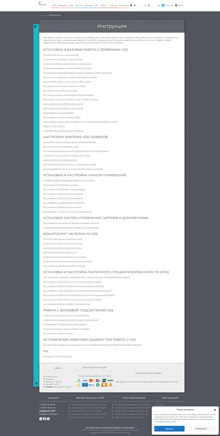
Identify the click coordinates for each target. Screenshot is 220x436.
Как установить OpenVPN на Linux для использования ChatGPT (72, 282)
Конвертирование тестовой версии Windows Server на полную (73, 169)
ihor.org (99, 427)
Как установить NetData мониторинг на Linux (64, 266)
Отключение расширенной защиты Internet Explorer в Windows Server (76, 151)
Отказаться (201, 428)
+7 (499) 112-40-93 (47, 404)
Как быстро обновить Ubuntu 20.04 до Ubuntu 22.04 (67, 64)
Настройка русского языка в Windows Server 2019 (66, 155)
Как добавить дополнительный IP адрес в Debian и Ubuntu (70, 99)
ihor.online (90, 427)
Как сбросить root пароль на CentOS (60, 90)
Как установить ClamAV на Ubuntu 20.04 (61, 117)
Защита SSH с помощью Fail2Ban (58, 113)
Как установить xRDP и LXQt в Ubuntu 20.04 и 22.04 (67, 81)
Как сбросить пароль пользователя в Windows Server (68, 95)
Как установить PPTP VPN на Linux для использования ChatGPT (72, 299)
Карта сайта (128, 427)
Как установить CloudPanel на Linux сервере (64, 202)
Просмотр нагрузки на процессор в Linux (62, 239)
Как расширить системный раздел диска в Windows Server (71, 320)
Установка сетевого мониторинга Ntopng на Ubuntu (67, 261)
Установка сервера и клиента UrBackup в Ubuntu (66, 329)
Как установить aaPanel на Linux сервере (62, 207)
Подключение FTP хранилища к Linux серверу (65, 324)
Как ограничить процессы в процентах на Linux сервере (70, 77)
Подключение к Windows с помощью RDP (62, 59)
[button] (215, 409)
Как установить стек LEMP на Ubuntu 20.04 (63, 104)
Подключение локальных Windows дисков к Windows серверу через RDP (78, 72)
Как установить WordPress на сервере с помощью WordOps (71, 223)
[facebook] (44, 418)
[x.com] (48, 418)
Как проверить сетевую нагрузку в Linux (62, 248)
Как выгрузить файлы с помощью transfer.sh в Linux (67, 68)
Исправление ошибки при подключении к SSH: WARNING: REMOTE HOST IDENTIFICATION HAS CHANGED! (92, 345)
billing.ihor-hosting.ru (113, 427)
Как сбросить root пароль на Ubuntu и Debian (64, 86)
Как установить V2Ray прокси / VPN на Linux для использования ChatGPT (77, 290)
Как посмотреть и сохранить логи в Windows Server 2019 (69, 164)
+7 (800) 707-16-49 (47, 408)
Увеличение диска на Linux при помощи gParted (66, 315)
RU (145, 5)
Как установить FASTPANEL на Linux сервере (64, 189)
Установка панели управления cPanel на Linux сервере (69, 180)
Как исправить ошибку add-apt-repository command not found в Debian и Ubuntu (81, 122)
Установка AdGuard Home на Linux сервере (63, 130)
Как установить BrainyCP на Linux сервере (63, 198)
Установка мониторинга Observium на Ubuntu (64, 257)
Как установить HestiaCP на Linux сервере (63, 194)
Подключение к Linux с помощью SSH (60, 55)
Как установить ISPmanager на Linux (60, 185)
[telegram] (40, 418)
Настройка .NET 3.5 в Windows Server (60, 160)
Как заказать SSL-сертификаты (57, 356)
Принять (169, 428)
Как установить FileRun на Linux (58, 333)
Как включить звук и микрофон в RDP (61, 146)
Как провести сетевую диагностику (60, 252)
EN (158, 5)
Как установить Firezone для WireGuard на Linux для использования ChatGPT (79, 295)
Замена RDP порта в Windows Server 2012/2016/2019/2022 (69, 142)
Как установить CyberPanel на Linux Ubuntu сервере (67, 211)
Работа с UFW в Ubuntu (54, 126)
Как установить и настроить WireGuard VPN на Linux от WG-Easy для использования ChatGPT (86, 277)
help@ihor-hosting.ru (48, 414)
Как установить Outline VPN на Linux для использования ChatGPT (73, 286)
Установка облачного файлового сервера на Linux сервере (71, 227)
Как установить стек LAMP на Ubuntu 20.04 (63, 108)
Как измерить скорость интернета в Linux (62, 243)
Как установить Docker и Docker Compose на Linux (66, 304)
